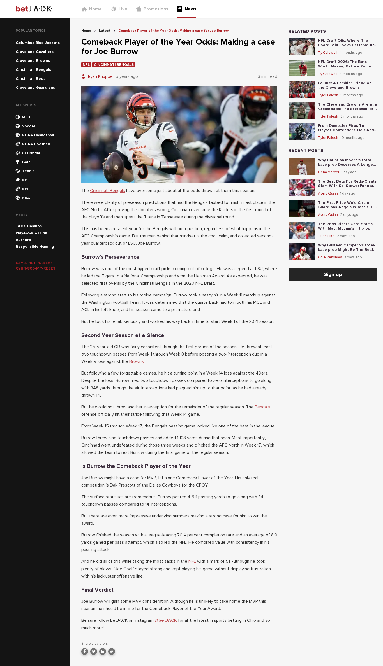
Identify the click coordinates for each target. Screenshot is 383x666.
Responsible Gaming (35, 246)
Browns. (137, 361)
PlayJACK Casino (31, 232)
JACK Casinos (29, 226)
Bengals (262, 407)
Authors (23, 239)
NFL (192, 561)
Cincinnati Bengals (107, 190)
